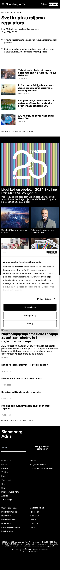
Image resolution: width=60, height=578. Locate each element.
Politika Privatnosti (9, 512)
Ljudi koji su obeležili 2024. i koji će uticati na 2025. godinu (29, 191)
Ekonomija (6, 460)
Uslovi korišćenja (8, 508)
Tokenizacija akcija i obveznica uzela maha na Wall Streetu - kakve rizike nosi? (37, 73)
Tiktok (33, 527)
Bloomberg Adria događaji (41, 468)
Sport (3, 488)
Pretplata (53, 4)
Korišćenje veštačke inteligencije (10, 529)
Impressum (6, 516)
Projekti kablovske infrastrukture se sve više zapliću (26, 407)
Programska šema (38, 464)
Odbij (30, 323)
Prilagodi (28, 315)
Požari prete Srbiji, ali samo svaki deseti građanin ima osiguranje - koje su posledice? (36, 88)
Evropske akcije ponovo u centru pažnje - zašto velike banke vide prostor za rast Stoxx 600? (36, 103)
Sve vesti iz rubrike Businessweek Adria (17, 131)
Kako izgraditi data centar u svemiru (21, 392)
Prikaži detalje (44, 299)
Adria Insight (7, 500)
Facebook (34, 512)
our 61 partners (15, 266)
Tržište (4, 472)
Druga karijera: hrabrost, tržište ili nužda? (24, 364)
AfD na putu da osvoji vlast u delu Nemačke (36, 117)
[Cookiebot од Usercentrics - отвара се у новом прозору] (44, 252)
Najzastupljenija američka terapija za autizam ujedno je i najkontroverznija (29, 337)
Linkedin (34, 523)
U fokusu (5, 330)
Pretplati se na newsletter (42, 447)
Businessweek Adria (10, 492)
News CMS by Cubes (30, 552)
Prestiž (4, 476)
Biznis (4, 464)
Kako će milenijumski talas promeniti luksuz (42, 231)
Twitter (33, 520)
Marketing (6, 523)
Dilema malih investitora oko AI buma (21, 378)
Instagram (34, 516)
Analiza (4, 496)
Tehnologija (6, 480)
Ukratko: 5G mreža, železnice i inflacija (14, 231)
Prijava (44, 4)
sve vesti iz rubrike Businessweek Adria (17, 421)
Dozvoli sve (30, 307)
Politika (4, 468)
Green (4, 484)
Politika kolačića (8, 520)
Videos (33, 460)
